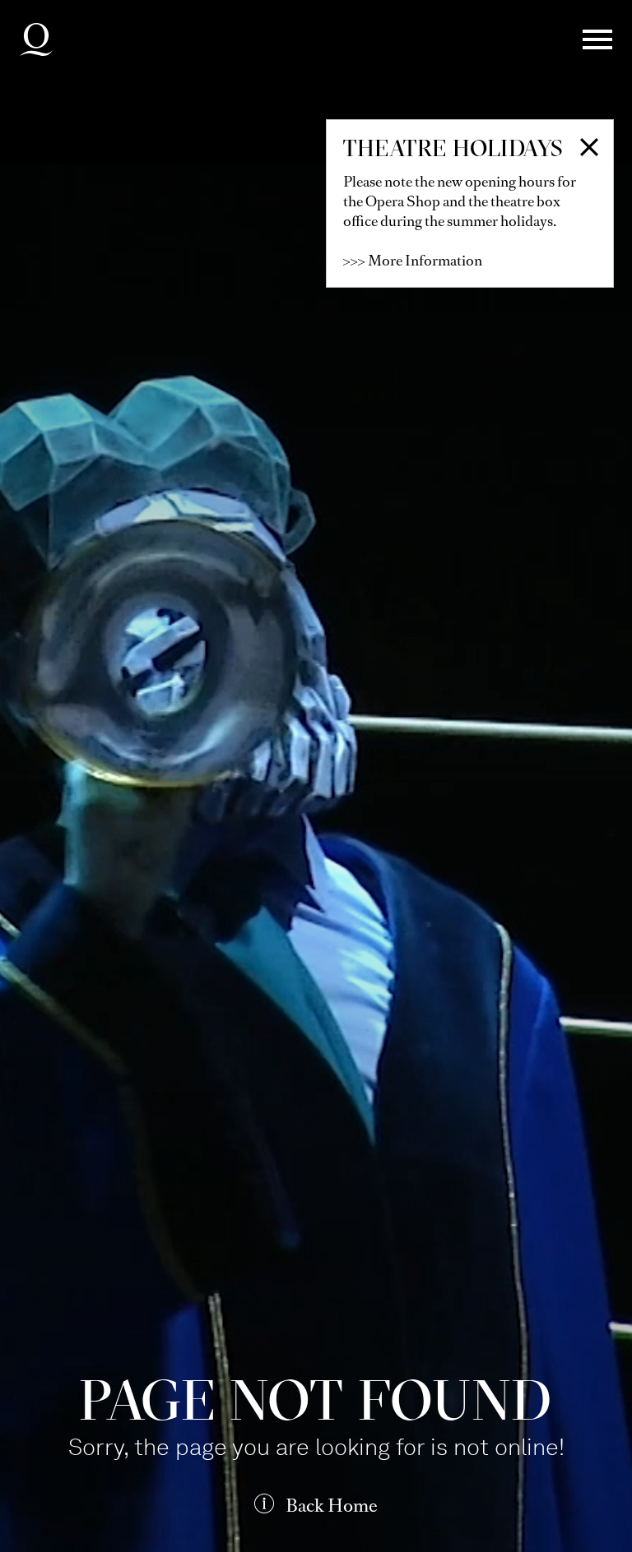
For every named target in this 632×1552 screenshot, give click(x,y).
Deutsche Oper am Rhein (36, 39)
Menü (597, 39)
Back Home (332, 1505)
